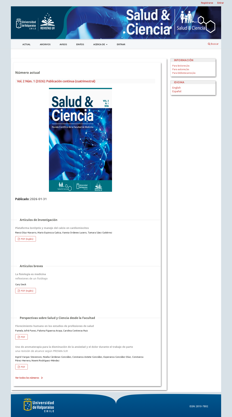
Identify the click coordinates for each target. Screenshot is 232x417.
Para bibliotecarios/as (184, 73)
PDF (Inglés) (26, 239)
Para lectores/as (181, 65)
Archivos (45, 44)
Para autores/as (180, 69)
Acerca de (99, 44)
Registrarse (207, 2)
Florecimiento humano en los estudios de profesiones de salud (54, 326)
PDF (22, 337)
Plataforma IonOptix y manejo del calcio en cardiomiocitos (52, 228)
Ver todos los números (27, 377)
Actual (26, 44)
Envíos (80, 44)
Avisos (63, 44)
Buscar (214, 43)
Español (176, 91)
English (176, 87)
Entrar (121, 44)
